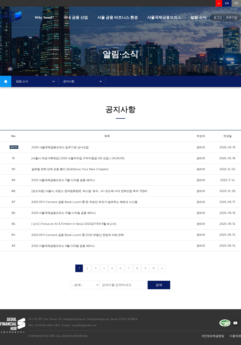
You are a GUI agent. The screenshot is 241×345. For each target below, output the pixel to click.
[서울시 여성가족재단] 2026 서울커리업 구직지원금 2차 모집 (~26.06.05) (77, 158)
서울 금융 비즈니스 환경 (117, 17)
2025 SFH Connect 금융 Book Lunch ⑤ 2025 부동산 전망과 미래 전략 (77, 235)
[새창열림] (219, 3)
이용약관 (235, 336)
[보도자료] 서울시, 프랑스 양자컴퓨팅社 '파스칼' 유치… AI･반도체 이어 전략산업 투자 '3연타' (89, 191)
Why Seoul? (44, 17)
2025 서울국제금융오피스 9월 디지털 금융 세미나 (63, 246)
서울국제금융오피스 (164, 17)
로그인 (218, 17)
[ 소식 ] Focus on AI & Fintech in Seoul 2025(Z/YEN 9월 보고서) (73, 224)
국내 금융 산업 (75, 17)
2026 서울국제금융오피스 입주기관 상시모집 (60, 147)
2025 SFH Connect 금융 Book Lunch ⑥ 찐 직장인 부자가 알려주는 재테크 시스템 (84, 202)
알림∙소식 (199, 17)
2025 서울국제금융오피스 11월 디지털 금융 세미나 (63, 180)
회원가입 (231, 17)
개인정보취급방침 (212, 336)
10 (153, 268)
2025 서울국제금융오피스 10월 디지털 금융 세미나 (63, 213)
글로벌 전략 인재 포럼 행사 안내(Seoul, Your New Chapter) (70, 169)
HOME (5, 81)
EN (236, 3)
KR (227, 3)
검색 (159, 285)
